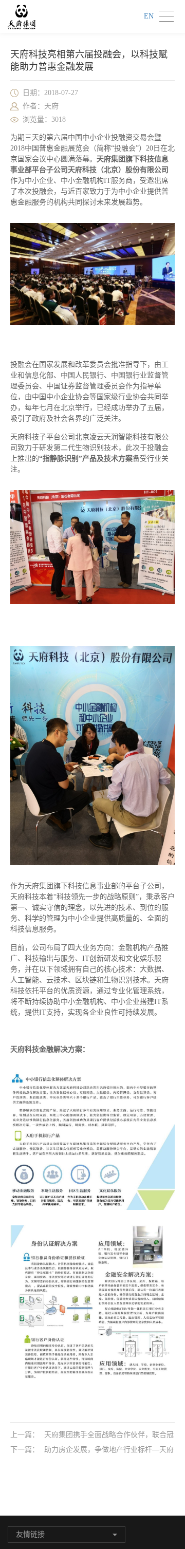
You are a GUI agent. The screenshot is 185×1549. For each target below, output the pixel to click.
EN (149, 16)
